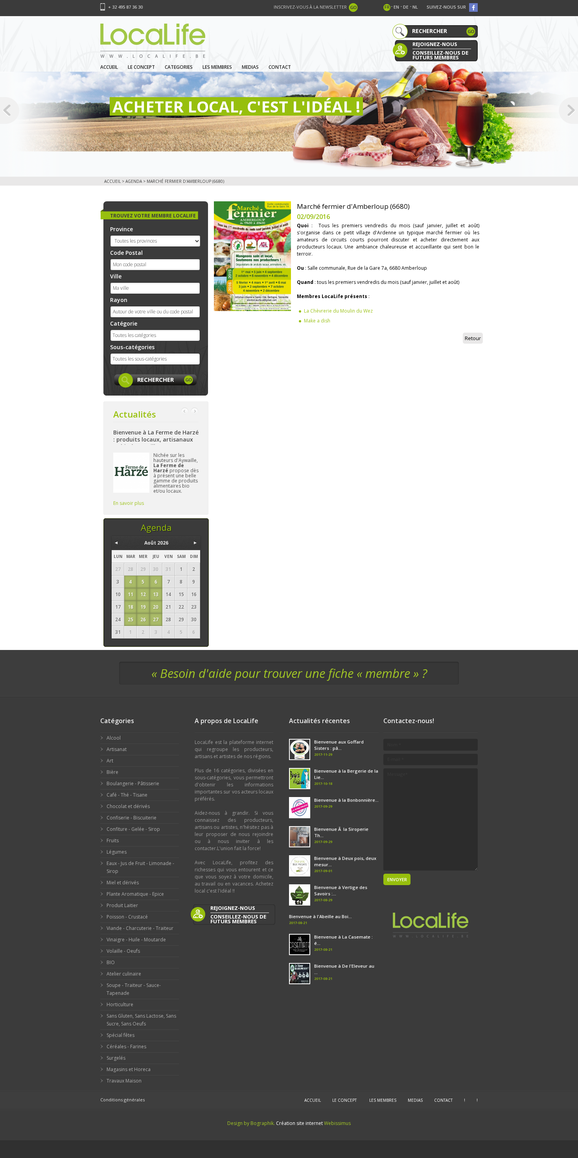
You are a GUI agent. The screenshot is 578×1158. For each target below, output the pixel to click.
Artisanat (117, 749)
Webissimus (337, 1123)
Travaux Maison (124, 1080)
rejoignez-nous (434, 44)
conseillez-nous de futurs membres (440, 54)
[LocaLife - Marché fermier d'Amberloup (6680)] (252, 255)
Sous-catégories (132, 347)
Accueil (109, 67)
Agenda (133, 181)
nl (415, 7)
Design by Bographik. (251, 1123)
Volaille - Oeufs (123, 951)
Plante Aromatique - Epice (135, 894)
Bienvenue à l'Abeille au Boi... (320, 916)
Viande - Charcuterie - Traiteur (140, 928)
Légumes (117, 852)
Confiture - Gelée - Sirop (133, 829)
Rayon (118, 300)
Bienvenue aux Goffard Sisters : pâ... (339, 745)
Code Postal (126, 252)
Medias (250, 67)
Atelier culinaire (124, 973)
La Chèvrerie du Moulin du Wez (338, 310)
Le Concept (141, 67)
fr (387, 7)
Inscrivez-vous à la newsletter (310, 7)
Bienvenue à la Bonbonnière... (346, 800)
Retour (473, 338)
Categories (179, 67)
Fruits (113, 840)
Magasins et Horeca (129, 1069)
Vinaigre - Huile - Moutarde (136, 939)
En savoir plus (128, 503)
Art (110, 760)
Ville (115, 276)
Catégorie (123, 323)
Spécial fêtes (120, 1035)
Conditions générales (122, 1100)
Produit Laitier (122, 905)
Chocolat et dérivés (128, 806)
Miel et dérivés (123, 882)
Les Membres (217, 67)
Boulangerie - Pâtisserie (133, 783)
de (406, 7)
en (396, 7)
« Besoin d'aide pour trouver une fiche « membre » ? (289, 673)
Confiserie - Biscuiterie (131, 817)
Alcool (114, 738)
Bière (112, 772)
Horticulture (120, 1004)
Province (121, 229)
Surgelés (116, 1058)
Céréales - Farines (126, 1046)
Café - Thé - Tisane (127, 795)
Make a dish (317, 320)
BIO (111, 962)
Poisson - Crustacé (127, 916)
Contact (280, 67)
